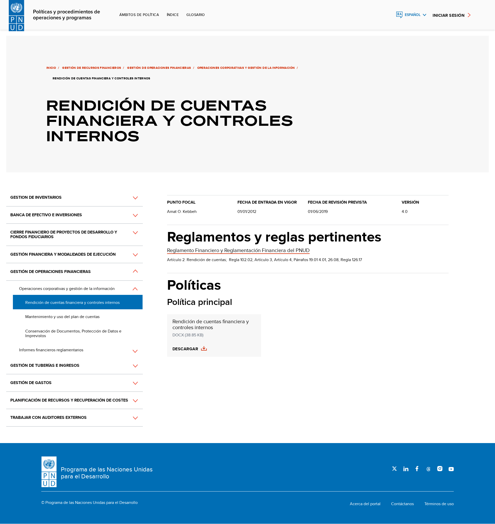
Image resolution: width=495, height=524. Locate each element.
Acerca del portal (365, 504)
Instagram (439, 468)
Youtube (451, 468)
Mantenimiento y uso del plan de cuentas (62, 317)
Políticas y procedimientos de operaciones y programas (66, 15)
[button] (129, 198)
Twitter (394, 468)
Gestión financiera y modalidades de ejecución (63, 254)
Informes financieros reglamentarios (51, 350)
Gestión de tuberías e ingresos (44, 365)
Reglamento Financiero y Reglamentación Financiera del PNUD (238, 250)
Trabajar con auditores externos (48, 417)
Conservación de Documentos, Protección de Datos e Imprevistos (73, 333)
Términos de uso (439, 504)
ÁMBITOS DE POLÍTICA (139, 14)
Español (412, 15)
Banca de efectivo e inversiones (46, 215)
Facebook (417, 468)
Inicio (51, 67)
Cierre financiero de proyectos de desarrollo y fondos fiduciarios (63, 234)
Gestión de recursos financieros (91, 67)
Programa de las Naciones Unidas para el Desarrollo (107, 473)
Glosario (195, 14)
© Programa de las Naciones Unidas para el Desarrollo (89, 502)
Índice (173, 14)
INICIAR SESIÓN (449, 15)
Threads (428, 468)
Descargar (185, 349)
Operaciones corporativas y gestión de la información (246, 67)
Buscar (388, 15)
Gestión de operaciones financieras (159, 67)
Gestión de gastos (31, 383)
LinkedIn (405, 468)
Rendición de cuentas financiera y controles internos (72, 302)
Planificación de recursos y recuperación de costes (69, 400)
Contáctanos (402, 504)
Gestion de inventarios (36, 197)
